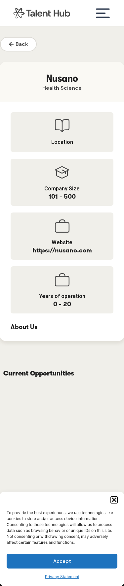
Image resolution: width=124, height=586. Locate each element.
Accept (62, 561)
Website (62, 242)
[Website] (62, 226)
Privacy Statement (62, 576)
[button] (114, 500)
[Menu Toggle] (103, 13)
